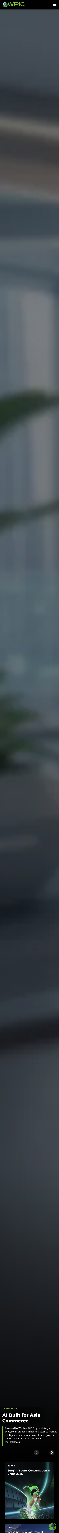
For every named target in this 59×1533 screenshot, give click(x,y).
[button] (54, 4)
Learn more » (14, 1495)
